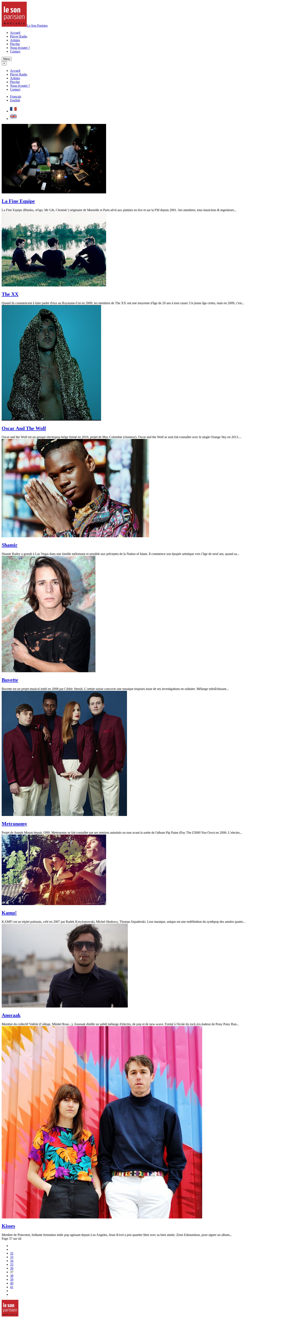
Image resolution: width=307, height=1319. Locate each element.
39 (11, 1279)
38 (11, 1275)
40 (11, 1283)
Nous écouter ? (20, 47)
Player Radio (18, 36)
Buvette (10, 680)
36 (11, 1268)
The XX (10, 294)
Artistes (15, 40)
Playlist (15, 44)
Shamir (10, 545)
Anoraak (11, 1015)
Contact (15, 51)
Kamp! (9, 912)
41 (11, 1287)
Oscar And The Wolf (24, 428)
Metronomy (14, 823)
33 (11, 1257)
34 (11, 1260)
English (15, 100)
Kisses (8, 1226)
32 (11, 1253)
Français (15, 96)
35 (11, 1264)
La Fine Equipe (18, 201)
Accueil (15, 32)
